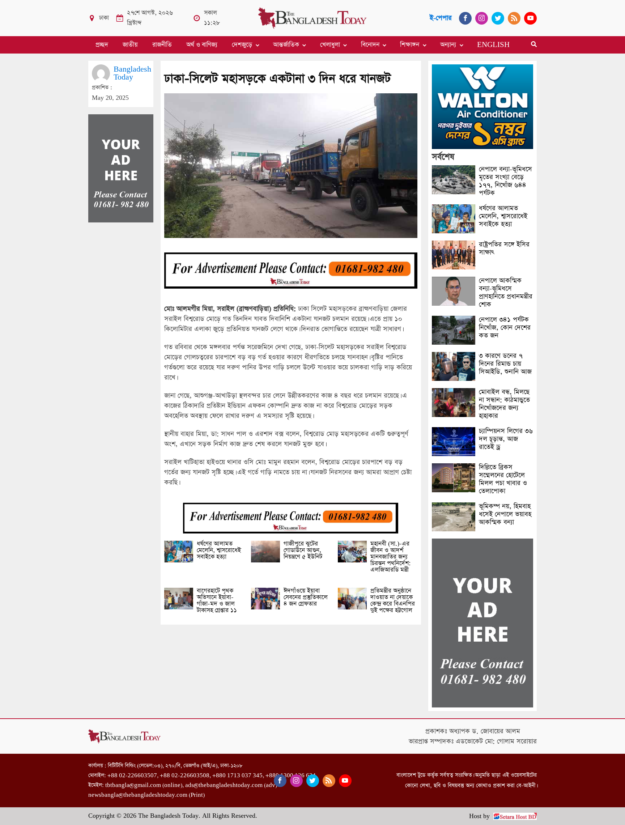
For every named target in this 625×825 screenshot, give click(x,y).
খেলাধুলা (330, 45)
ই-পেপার (441, 17)
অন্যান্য (448, 45)
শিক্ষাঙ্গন (409, 45)
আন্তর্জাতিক (286, 45)
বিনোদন (370, 45)
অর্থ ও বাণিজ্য (201, 45)
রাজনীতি (162, 45)
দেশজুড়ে (242, 45)
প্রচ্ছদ (101, 45)
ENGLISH (493, 45)
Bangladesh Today (132, 73)
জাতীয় (130, 45)
